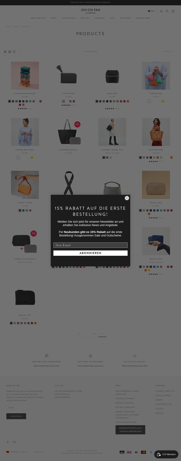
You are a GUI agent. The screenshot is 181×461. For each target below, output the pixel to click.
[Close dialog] (127, 198)
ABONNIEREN (90, 253)
